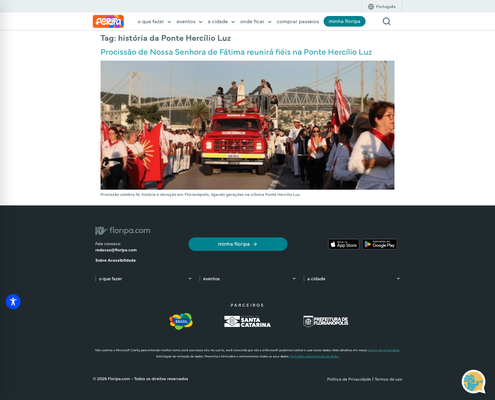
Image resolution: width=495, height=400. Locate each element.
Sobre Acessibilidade (115, 260)
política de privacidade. (383, 350)
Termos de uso (388, 378)
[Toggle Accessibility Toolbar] (13, 302)
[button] (155, 21)
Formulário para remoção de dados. (314, 356)
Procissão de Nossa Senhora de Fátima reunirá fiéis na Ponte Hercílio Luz (236, 51)
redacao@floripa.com (116, 249)
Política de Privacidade (349, 378)
